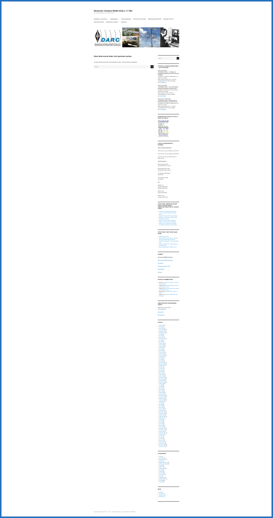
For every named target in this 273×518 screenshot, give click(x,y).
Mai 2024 (161, 341)
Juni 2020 (161, 386)
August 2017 (161, 434)
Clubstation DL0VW (168, 19)
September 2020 (162, 382)
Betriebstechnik (162, 459)
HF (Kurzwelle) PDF (162, 309)
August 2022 (161, 356)
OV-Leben (161, 472)
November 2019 (162, 396)
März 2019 (161, 407)
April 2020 (161, 389)
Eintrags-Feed (162, 493)
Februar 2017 (161, 441)
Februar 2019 (161, 408)
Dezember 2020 (162, 377)
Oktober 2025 (162, 331)
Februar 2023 (161, 352)
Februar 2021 (161, 374)
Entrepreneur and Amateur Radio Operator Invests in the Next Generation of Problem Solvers (167, 213)
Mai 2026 (161, 326)
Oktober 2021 (162, 365)
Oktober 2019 (162, 398)
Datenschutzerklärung (116, 511)
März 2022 (161, 361)
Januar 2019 (161, 410)
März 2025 (161, 337)
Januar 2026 (161, 328)
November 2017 (162, 429)
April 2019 (161, 405)
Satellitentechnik (162, 478)
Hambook (160, 272)
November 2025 (162, 329)
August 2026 (161, 325)
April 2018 (161, 423)
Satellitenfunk (162, 477)
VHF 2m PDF (160, 312)
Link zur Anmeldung (162, 82)
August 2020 (161, 383)
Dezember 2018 (162, 411)
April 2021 (161, 371)
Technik (160, 481)
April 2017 (161, 438)
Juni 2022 (161, 359)
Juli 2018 (161, 419)
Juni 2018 (161, 420)
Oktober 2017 (162, 431)
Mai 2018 (161, 422)
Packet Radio (162, 474)
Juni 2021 (161, 368)
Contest (160, 460)
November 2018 (162, 413)
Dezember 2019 (162, 395)
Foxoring (161, 465)
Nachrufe (161, 469)
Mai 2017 (161, 437)
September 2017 (162, 432)
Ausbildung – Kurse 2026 (100, 19)
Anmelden (161, 492)
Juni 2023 (161, 347)
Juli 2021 (161, 367)
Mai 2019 (161, 404)
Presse (160, 475)
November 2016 (162, 446)
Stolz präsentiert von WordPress (129, 511)
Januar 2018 (161, 426)
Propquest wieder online (164, 236)
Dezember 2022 (162, 355)
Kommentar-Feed (162, 495)
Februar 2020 (161, 392)
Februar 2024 (161, 343)
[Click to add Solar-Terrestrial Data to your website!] (168, 128)
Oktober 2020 (162, 380)
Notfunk (160, 471)
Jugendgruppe (114, 19)
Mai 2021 (161, 370)
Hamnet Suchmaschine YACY (164, 266)
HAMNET (161, 466)
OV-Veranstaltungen (126, 19)
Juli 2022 (161, 358)
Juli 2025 (161, 334)
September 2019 (162, 399)
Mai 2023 (161, 349)
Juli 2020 (161, 385)
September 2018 (162, 416)
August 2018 (161, 417)
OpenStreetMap (161, 269)
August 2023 (161, 346)
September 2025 (162, 332)
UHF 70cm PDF (161, 315)
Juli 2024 (161, 340)
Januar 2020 (161, 394)
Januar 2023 (161, 353)
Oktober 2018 (162, 414)
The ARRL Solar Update (164, 218)
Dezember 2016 (162, 444)
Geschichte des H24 (99, 22)
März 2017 (161, 440)
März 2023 (161, 350)
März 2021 (161, 373)
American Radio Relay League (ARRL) (168, 207)
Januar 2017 (161, 443)
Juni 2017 (161, 435)
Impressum (124, 22)
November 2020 (162, 379)
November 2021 (162, 364)
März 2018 (161, 425)
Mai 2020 (161, 388)
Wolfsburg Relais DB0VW (154, 19)
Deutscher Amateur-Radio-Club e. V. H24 (113, 10)
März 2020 (161, 391)
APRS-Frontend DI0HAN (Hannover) (165, 260)
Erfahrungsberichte (163, 463)
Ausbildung (161, 457)
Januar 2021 (161, 376)
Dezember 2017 (162, 428)
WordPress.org (162, 496)
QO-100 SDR (160, 263)
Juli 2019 (161, 402)
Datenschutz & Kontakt (112, 22)
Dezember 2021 (162, 362)
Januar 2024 (161, 344)
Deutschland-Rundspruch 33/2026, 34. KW (167, 247)
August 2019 (161, 401)
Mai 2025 (161, 335)
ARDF (160, 456)
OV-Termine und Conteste (139, 19)
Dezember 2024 (162, 338)
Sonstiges (161, 480)
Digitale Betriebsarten (163, 462)
